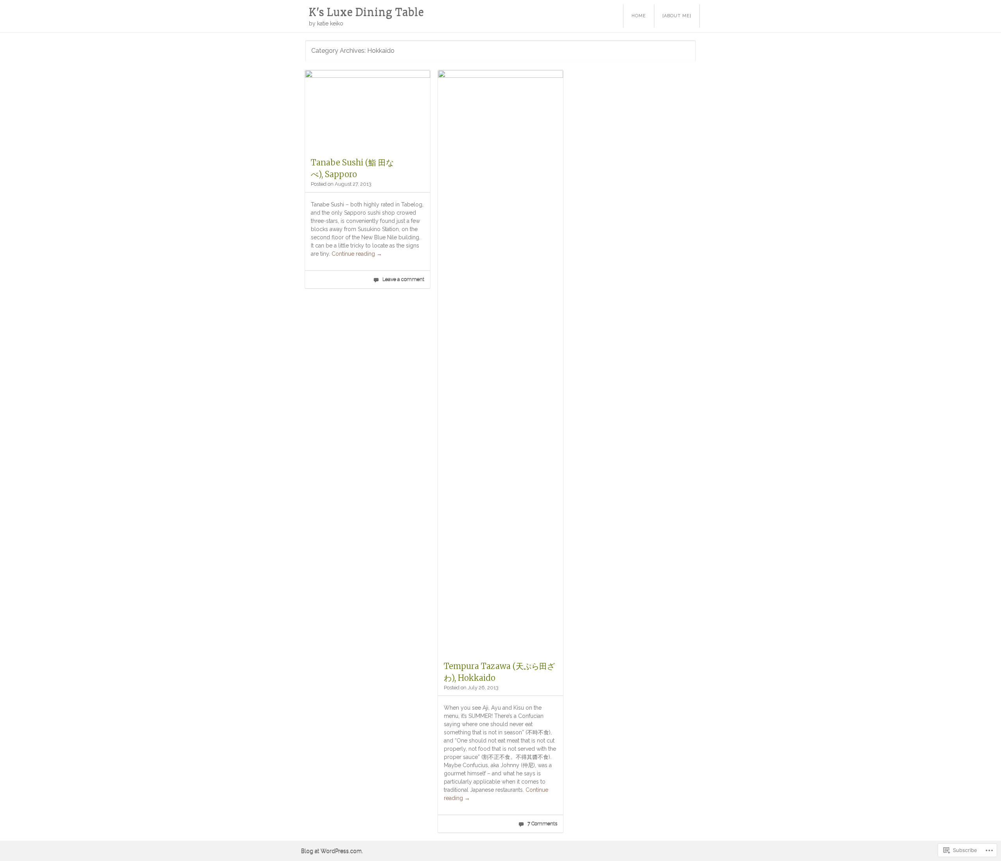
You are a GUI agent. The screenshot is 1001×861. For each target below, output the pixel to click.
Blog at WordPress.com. (332, 851)
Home (638, 15)
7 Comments (542, 823)
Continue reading (357, 254)
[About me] (676, 15)
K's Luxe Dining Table (366, 11)
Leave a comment (403, 279)
